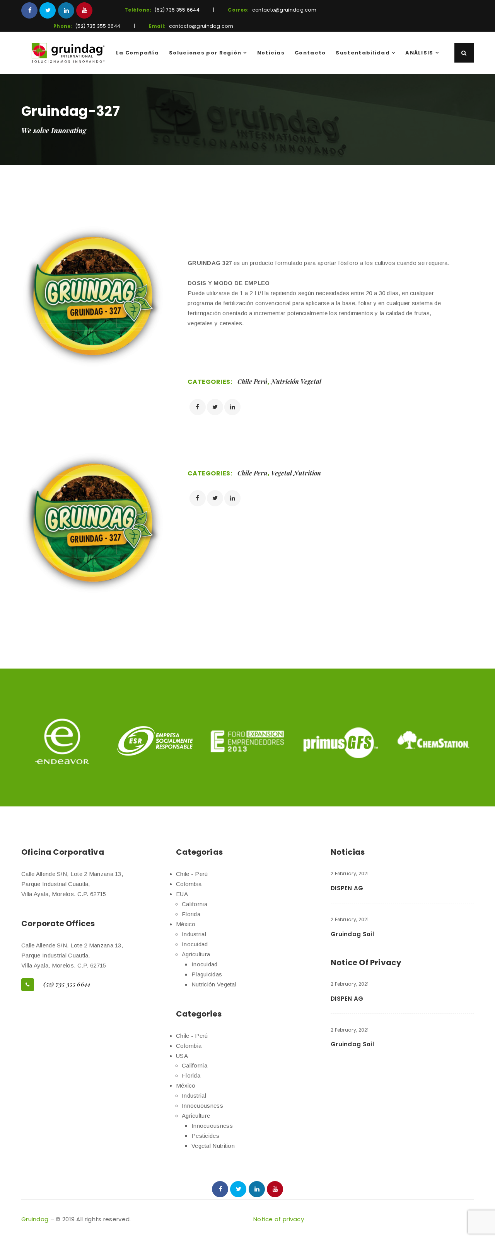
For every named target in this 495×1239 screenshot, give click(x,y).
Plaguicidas (206, 974)
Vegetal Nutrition (296, 473)
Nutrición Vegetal (296, 381)
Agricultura (196, 954)
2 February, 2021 (350, 873)
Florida (191, 914)
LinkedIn (66, 10)
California (194, 904)
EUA (182, 894)
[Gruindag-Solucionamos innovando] (68, 53)
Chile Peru (252, 473)
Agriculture (196, 1115)
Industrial (194, 934)
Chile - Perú (192, 874)
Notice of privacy (278, 1219)
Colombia (188, 884)
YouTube (84, 10)
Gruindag (34, 1219)
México (186, 924)
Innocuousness (202, 1105)
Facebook (29, 10)
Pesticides (205, 1135)
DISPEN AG (347, 888)
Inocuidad (195, 944)
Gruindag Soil (352, 934)
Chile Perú (252, 381)
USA (182, 1055)
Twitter (47, 10)
